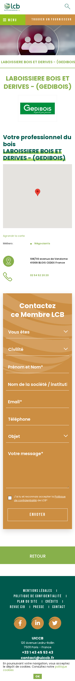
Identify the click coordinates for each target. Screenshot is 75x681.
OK (37, 676)
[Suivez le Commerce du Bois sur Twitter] (55, 623)
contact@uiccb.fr (37, 657)
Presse (38, 607)
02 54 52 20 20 (39, 275)
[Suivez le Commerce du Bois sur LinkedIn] (37, 623)
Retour (38, 556)
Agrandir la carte (14, 236)
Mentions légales (37, 591)
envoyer (38, 514)
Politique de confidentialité (38, 596)
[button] (37, 192)
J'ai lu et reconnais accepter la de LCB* (40, 498)
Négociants (42, 243)
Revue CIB (17, 607)
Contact (58, 607)
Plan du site (27, 601)
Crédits (51, 601)
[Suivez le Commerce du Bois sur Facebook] (20, 623)
